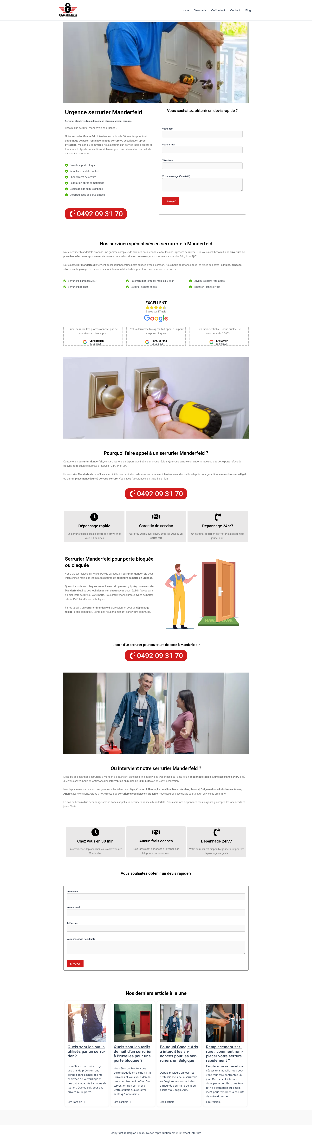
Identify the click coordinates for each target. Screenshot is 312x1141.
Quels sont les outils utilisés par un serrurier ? (86, 1051)
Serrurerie (200, 10)
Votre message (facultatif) (176, 176)
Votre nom (167, 128)
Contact (235, 10)
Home (185, 10)
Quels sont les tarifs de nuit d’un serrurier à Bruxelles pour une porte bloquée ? (133, 1054)
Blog (248, 10)
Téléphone (167, 160)
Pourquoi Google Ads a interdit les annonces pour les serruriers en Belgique (179, 1054)
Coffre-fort (218, 10)
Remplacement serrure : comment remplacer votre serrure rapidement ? (224, 1054)
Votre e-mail (168, 144)
